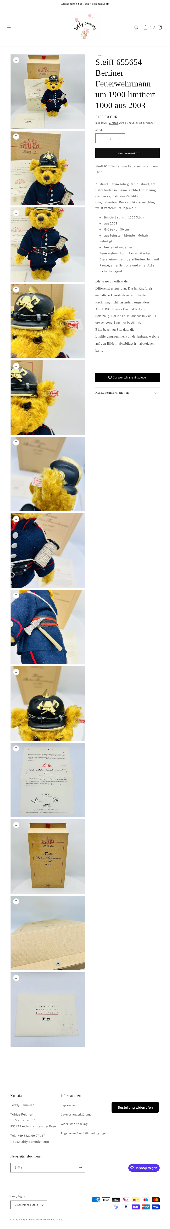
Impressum (68, 1105)
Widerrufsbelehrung (74, 1124)
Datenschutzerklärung (76, 1114)
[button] (8, 27)
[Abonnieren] (80, 1167)
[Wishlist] (152, 27)
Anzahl (99, 130)
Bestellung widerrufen (135, 1107)
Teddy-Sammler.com (30, 1219)
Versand (113, 122)
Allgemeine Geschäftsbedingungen (84, 1133)
